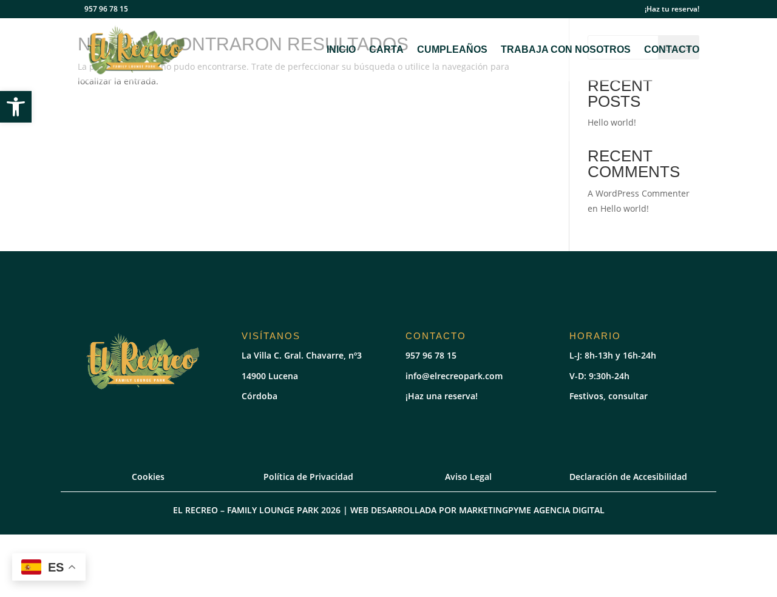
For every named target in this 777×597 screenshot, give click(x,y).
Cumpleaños (452, 50)
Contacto (671, 50)
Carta (386, 50)
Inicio (341, 50)
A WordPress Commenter (639, 193)
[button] (16, 107)
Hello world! (612, 122)
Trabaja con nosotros (566, 50)
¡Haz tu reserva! (672, 9)
